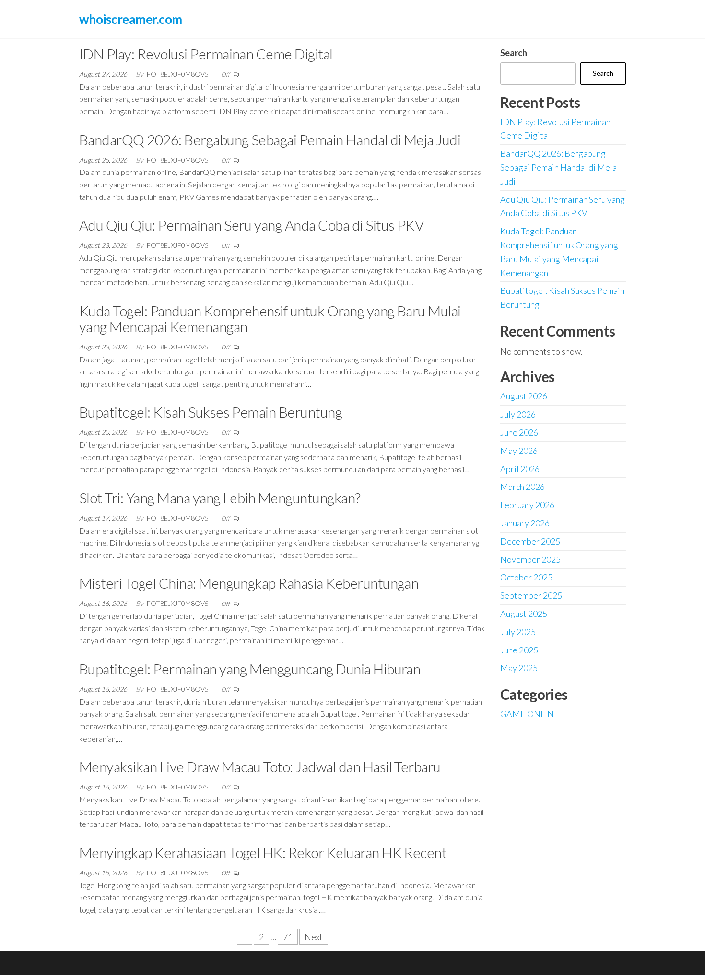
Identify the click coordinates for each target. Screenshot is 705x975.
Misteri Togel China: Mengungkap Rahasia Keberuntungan (248, 583)
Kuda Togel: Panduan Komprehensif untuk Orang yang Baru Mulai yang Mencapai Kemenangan (270, 318)
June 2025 (519, 650)
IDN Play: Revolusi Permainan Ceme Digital (206, 53)
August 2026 (523, 396)
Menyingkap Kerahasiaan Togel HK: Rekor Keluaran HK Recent (262, 852)
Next (314, 936)
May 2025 (519, 667)
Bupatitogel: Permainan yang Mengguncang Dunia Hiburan (249, 668)
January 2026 (525, 523)
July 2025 (518, 632)
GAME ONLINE (529, 713)
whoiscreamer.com (130, 19)
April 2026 (520, 469)
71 (288, 936)
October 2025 (526, 577)
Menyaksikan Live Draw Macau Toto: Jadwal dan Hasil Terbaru (260, 766)
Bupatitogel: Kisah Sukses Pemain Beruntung (210, 411)
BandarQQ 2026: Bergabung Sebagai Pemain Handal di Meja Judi (269, 139)
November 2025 (530, 559)
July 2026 (518, 414)
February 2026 (527, 504)
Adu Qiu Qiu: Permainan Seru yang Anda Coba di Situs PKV (251, 224)
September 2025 (531, 595)
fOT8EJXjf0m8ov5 (178, 74)
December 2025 (530, 541)
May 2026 (519, 450)
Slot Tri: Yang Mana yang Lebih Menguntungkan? (220, 497)
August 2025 (523, 613)
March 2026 (522, 486)
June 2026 (519, 432)
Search (513, 52)
